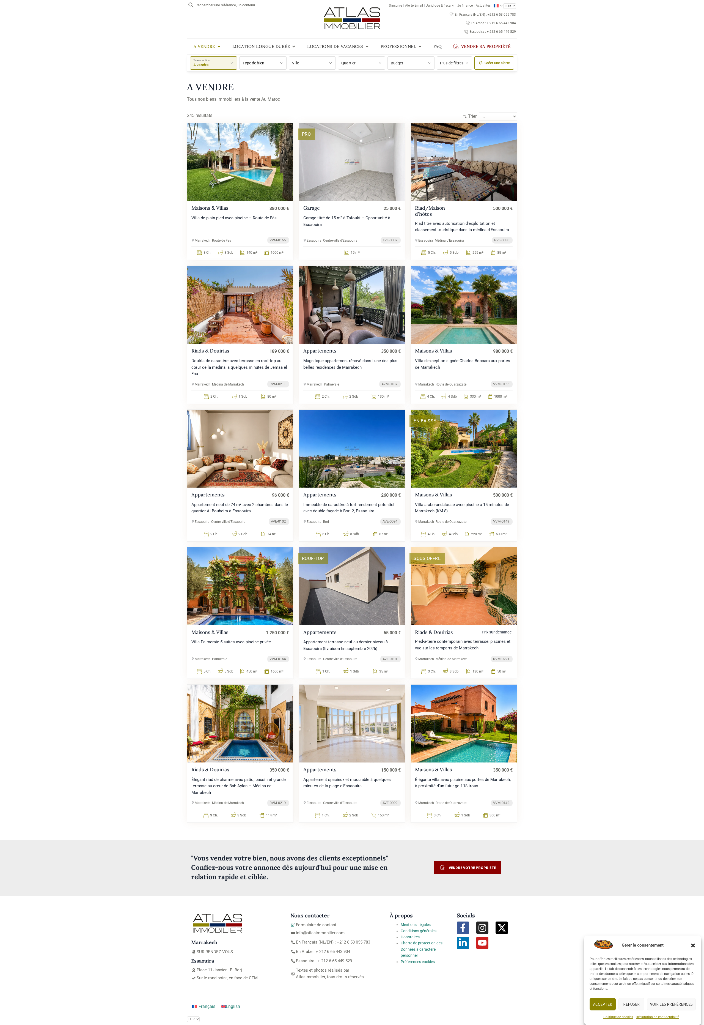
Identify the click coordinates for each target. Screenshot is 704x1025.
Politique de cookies (618, 1017)
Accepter (602, 1004)
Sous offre (427, 558)
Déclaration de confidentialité (657, 1017)
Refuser (631, 1004)
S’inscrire (395, 5)
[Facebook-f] (463, 928)
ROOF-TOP (313, 558)
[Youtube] (482, 943)
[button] (693, 945)
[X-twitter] (502, 928)
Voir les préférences (671, 1004)
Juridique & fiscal (439, 5)
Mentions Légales (416, 924)
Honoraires (410, 937)
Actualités (483, 5)
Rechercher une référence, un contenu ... (227, 5)
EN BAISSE (425, 420)
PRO (306, 134)
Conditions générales (418, 931)
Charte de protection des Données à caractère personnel (421, 949)
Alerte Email (414, 5)
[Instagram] (482, 928)
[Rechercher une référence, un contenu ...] (191, 5)
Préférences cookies (418, 962)
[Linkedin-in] (463, 943)
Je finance (465, 5)
